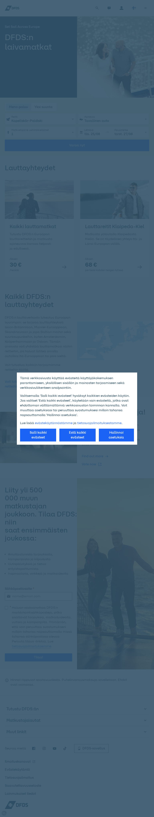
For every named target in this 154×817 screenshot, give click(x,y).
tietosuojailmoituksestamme (99, 423)
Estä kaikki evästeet (77, 435)
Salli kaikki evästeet (38, 435)
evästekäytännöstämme (54, 423)
